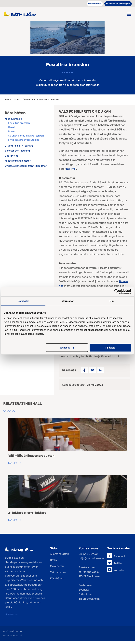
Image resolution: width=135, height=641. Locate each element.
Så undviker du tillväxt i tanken (26, 135)
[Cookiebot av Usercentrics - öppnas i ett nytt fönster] (116, 291)
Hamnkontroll (94, 3)
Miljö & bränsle (31, 99)
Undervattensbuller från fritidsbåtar (26, 165)
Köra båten (17, 99)
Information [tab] (67, 301)
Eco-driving (11, 155)
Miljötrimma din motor (18, 160)
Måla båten (57, 566)
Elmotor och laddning (17, 150)
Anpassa (65, 347)
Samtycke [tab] (23, 301)
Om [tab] (111, 301)
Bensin (12, 127)
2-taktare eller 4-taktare (19, 145)
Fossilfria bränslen (19, 123)
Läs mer (12, 463)
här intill (71, 168)
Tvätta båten (58, 572)
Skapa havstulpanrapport (118, 3)
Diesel (11, 131)
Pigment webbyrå (12, 635)
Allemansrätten (59, 553)
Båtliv (53, 560)
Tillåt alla (110, 347)
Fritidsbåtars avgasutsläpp (23, 139)
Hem (7, 99)
